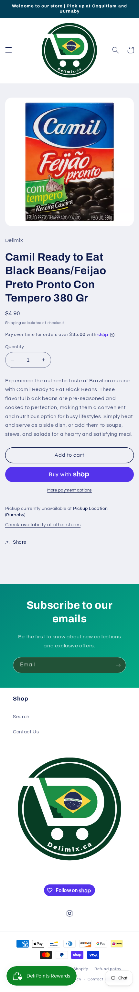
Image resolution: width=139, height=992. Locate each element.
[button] (8, 50)
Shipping (13, 323)
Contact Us (26, 732)
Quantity (14, 347)
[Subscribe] (118, 665)
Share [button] (20, 542)
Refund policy (108, 969)
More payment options (69, 490)
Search (21, 716)
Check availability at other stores (42, 524)
